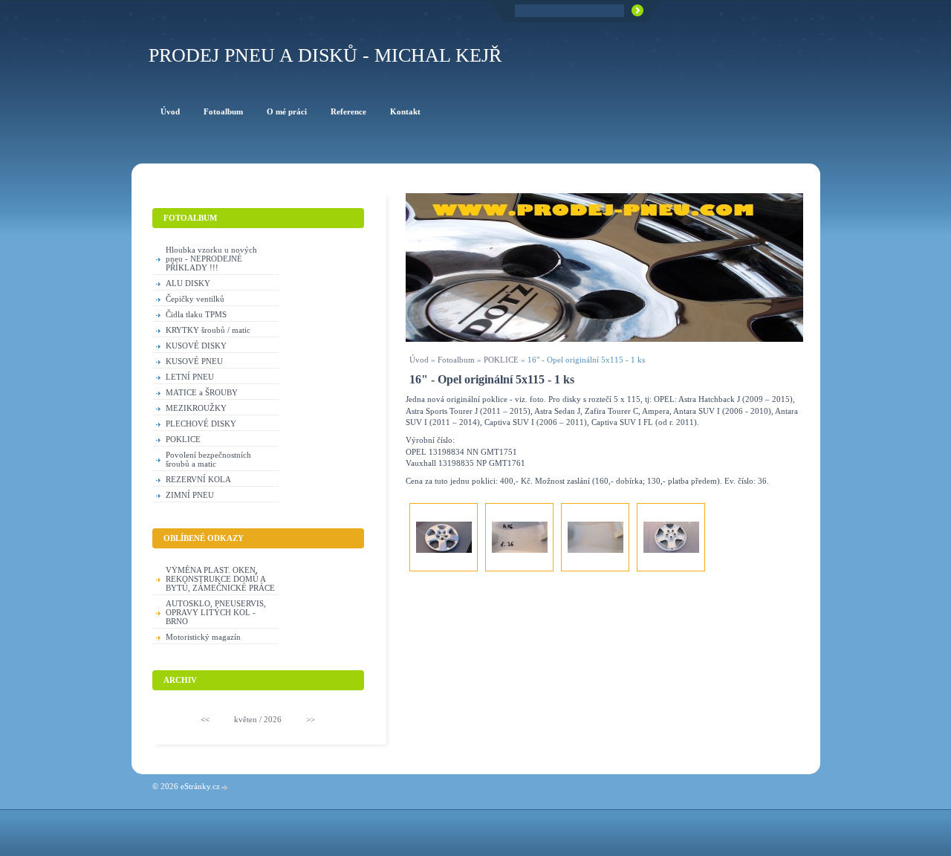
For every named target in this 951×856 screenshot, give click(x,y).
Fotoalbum (456, 359)
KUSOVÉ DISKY (196, 345)
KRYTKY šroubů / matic (208, 329)
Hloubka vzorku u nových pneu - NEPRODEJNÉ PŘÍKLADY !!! (211, 258)
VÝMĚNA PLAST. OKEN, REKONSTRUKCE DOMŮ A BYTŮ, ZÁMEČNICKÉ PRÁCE (220, 578)
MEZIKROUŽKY (196, 407)
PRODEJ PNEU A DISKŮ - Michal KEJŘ (325, 55)
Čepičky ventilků (195, 298)
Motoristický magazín (203, 636)
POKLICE (501, 359)
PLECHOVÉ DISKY (201, 423)
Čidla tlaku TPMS (196, 314)
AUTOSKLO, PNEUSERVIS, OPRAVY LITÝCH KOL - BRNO (216, 612)
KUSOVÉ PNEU (194, 361)
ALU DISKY (188, 283)
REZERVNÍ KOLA (198, 479)
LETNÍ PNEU (190, 376)
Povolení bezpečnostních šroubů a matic (208, 459)
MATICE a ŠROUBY (202, 392)
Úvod (419, 359)
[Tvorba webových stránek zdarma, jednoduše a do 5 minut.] (225, 787)
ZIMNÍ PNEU (190, 494)
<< (205, 719)
